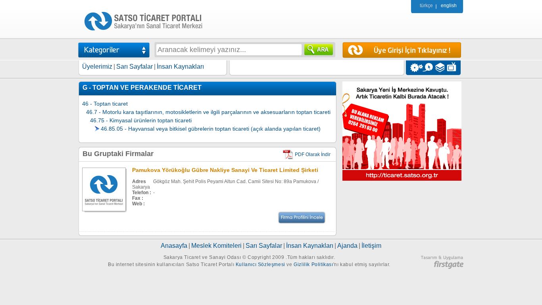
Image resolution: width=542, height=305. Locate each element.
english (449, 5)
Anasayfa (174, 245)
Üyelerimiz (97, 66)
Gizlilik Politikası (313, 264)
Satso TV (453, 67)
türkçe (426, 5)
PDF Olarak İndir (313, 154)
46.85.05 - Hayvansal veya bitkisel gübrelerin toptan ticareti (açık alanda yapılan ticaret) (211, 128)
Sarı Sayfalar (134, 66)
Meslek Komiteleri (216, 245)
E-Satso (427, 67)
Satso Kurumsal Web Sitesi (414, 67)
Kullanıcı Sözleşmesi (260, 264)
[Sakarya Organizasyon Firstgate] (442, 267)
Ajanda (347, 245)
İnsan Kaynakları (180, 66)
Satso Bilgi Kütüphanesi (440, 67)
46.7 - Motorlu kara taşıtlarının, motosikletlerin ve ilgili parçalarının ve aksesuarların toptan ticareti (208, 112)
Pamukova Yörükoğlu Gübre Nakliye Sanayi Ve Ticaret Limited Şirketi (225, 170)
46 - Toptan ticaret (105, 103)
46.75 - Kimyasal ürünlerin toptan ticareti (141, 120)
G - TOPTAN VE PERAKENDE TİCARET (142, 87)
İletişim (371, 245)
